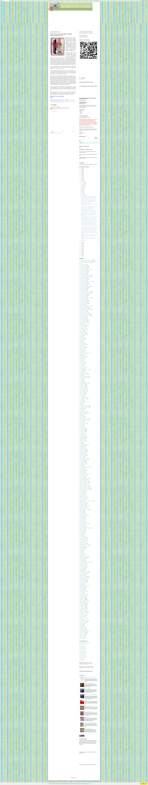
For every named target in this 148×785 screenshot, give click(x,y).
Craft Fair (81, 401)
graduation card (82, 448)
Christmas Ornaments (83, 390)
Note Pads (81, 512)
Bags (81, 341)
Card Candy (82, 370)
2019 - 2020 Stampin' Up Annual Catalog (86, 281)
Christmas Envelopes (83, 388)
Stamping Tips (82, 586)
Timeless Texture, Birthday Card (86, 203)
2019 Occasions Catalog (84, 283)
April (82, 192)
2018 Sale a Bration (83, 280)
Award (81, 336)
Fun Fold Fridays (82, 431)
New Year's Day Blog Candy (84, 509)
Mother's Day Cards (83, 503)
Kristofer (82, 111)
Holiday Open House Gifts (84, 458)
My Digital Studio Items (83, 505)
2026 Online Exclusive (83, 324)
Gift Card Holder (82, 441)
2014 (81, 245)
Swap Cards (82, 592)
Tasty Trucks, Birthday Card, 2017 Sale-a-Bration (88, 222)
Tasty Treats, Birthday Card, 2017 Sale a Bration (88, 210)
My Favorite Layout (83, 506)
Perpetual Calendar (83, 537)
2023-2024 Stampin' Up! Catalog (85, 309)
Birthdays (81, 349)
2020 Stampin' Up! (83, 290)
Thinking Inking (82, 659)
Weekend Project (82, 632)
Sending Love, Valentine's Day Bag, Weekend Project (89, 228)
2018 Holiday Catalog (83, 277)
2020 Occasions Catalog (84, 287)
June (82, 189)
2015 (81, 243)
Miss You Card (82, 495)
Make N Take (82, 477)
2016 (81, 242)
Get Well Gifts (82, 438)
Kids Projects (82, 472)
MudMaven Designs (83, 652)
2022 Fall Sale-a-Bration (84, 301)
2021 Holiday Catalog (83, 295)
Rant (81, 551)
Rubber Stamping (83, 558)
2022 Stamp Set (82, 304)
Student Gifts (82, 589)
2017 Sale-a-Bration (83, 273)
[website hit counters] (89, 143)
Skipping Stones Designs (84, 571)
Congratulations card (83, 397)
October (82, 184)
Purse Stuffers (82, 545)
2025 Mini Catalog (83, 317)
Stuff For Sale (82, 590)
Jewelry (81, 465)
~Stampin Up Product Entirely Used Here (86, 260)
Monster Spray (82, 499)
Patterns (81, 535)
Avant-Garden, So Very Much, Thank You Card (88, 213)
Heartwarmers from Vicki (84, 643)
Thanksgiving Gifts (83, 609)
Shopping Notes (82, 569)
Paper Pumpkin (82, 526)
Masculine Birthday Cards (84, 478)
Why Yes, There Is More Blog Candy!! (90, 722)
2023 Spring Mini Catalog (84, 308)
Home (63, 131)
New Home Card (82, 508)
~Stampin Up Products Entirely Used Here (59, 100)
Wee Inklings (82, 660)
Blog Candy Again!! (88, 688)
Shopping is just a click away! (83, 37)
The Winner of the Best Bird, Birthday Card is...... (88, 223)
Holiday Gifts (82, 457)
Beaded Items (82, 343)
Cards (81, 375)
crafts (81, 403)
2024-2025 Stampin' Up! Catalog (85, 315)
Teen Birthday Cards (83, 603)
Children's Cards (82, 384)
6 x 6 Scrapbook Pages (83, 329)
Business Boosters (83, 362)
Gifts (80, 443)
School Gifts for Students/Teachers (85, 562)
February (82, 195)
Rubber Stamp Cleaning (84, 557)
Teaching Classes (83, 597)
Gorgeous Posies (83, 445)
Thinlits (81, 613)
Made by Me (82, 476)
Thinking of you (82, 610)
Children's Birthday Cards (84, 383)
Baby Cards (82, 337)
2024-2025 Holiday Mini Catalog (85, 314)
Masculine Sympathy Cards (84, 485)
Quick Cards (62, 101)
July (81, 188)
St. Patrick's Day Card (83, 578)
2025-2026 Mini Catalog (84, 322)
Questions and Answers (83, 546)
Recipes (81, 552)
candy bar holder (82, 367)
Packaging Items (82, 524)
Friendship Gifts (82, 430)
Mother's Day (82, 502)
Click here (80, 672)
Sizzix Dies (82, 570)
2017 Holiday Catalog (83, 270)
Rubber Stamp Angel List (84, 556)
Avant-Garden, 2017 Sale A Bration (86, 209)
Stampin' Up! (82, 583)
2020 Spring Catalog (83, 289)
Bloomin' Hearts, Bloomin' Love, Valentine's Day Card (89, 234)
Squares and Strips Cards (84, 577)
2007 (81, 254)
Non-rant (81, 510)
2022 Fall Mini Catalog (83, 300)
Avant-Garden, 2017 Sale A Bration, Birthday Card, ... (89, 206)
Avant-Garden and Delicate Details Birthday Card (88, 197)
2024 (81, 171)
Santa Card (82, 559)
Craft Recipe (82, 402)
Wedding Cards (82, 627)
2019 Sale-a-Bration (83, 284)
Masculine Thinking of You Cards (85, 488)
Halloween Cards (83, 450)
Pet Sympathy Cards (83, 538)
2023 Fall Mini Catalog (83, 307)
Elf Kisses (81, 417)
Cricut (81, 404)
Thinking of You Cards (83, 611)
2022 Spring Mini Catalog (84, 303)
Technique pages (83, 599)
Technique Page (82, 598)
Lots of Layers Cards (83, 475)
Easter (81, 415)
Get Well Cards (82, 437)
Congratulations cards (83, 398)
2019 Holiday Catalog (83, 282)
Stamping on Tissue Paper (84, 585)
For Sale (81, 425)
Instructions (82, 464)
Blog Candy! (87, 700)
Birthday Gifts (82, 348)
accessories (82, 330)
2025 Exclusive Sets (83, 316)
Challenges (82, 382)
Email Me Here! (81, 79)
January (82, 240)
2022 (81, 173)
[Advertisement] (74, 22)
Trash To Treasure (83, 618)
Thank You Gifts (82, 606)
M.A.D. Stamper (82, 649)
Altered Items (82, 331)
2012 (81, 247)
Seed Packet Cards (83, 564)
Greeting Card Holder (83, 449)
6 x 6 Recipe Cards (83, 328)
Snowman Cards (82, 573)
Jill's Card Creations (83, 646)
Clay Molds (82, 395)
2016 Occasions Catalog (84, 267)
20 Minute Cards (53, 101)
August (82, 187)
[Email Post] (66, 99)
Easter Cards (82, 416)
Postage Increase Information (84, 544)
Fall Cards (81, 421)
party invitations (82, 530)
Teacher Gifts (82, 596)
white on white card (83, 633)
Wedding (81, 626)
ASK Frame (82, 335)
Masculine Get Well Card (84, 482)
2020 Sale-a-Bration (83, 288)
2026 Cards (82, 323)
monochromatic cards (83, 498)
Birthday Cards (58, 101)
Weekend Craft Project (83, 631)
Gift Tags (81, 442)
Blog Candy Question (88, 706)
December (83, 181)
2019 (81, 177)
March (82, 193)
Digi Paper (81, 410)
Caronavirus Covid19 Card (84, 377)
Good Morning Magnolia (84, 444)
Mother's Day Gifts (83, 504)
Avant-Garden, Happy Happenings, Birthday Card (88, 231)
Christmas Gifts (82, 389)
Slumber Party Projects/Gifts (84, 572)
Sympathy (81, 593)
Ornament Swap (82, 522)
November (83, 183)
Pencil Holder (82, 536)
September (83, 185)
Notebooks (81, 517)
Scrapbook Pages (83, 563)
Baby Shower (82, 338)
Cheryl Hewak (55, 106)
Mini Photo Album (83, 491)
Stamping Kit (82, 584)
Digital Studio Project (83, 411)
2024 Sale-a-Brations (83, 311)
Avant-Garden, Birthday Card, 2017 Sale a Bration (89, 227)
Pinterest (80, 83)
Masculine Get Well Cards (84, 483)
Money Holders (82, 497)
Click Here (81, 668)
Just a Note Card (82, 468)
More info (90, 783)
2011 (81, 249)
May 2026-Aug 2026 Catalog (84, 489)
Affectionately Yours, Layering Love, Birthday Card (89, 201)
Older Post (73, 131)
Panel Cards (82, 525)
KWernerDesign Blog (83, 648)
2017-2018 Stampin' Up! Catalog (85, 275)
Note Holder (82, 511)
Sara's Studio (82, 654)
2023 (81, 172)
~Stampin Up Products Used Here (70, 100)
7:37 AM (54, 109)
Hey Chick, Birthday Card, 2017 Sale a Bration (88, 219)
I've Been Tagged (83, 462)
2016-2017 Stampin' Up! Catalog (85, 269)
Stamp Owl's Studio (83, 655)
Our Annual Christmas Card (84, 523)
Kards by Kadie (82, 647)
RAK (81, 549)
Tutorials (81, 619)
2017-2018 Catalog (83, 274)
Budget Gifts (82, 361)
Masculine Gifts (82, 484)
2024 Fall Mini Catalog (83, 310)
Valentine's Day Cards (83, 620)
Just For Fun (82, 469)
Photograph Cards (83, 539)
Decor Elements (82, 408)
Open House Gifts (83, 519)
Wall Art (81, 624)
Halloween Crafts (83, 451)
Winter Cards (82, 636)
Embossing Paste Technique (84, 418)
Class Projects (82, 394)
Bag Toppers (82, 340)
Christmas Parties (83, 391)
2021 (81, 175)
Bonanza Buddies (83, 354)
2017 (81, 180)
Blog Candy (82, 350)
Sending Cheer (82, 565)
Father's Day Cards (83, 423)
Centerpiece (82, 381)
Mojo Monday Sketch (83, 496)
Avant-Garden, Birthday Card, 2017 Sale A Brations (89, 218)
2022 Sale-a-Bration (83, 302)
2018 (81, 179)
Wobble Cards (82, 637)
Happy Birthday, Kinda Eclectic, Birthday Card (88, 229)
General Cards (82, 436)
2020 (81, 176)
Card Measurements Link (84, 374)
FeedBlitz (84, 103)
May (82, 191)
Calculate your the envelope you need (85, 664)
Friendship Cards (83, 429)
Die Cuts (81, 409)
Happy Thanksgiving (83, 455)
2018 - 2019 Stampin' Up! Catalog (85, 276)
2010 (81, 250)
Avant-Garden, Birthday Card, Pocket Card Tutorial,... (89, 196)
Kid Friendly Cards (83, 470)
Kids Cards (82, 471)
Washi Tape (82, 625)
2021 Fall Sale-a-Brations (84, 294)
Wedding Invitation (83, 630)
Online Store (82, 518)
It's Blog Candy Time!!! (88, 728)
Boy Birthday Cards (83, 356)
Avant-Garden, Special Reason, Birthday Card (88, 199)
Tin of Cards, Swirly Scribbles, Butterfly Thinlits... (88, 200)
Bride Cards (82, 358)
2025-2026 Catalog (83, 321)
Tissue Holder (82, 616)
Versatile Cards (82, 623)
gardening (81, 435)
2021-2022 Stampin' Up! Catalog (85, 297)
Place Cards (82, 542)
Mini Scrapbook (82, 492)
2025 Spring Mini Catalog (84, 320)
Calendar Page (82, 363)
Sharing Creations (83, 566)
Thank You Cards (83, 605)
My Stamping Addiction (83, 653)
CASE (81, 378)
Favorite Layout (82, 424)
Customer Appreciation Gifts (84, 405)
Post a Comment (54, 111)
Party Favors (82, 529)
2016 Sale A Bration (83, 268)
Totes (81, 617)
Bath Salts (81, 342)
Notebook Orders (82, 516)
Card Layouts (82, 371)
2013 (81, 246)
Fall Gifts (81, 422)
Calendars (81, 364)
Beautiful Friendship (83, 344)
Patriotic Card (82, 532)
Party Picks (82, 531)
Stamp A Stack (82, 579)
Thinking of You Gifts (83, 612)
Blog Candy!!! (87, 717)
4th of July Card (82, 327)
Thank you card (82, 604)
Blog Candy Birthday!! (88, 711)
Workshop (81, 638)
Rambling (81, 550)
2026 (81, 168)
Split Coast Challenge (83, 576)
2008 (81, 253)
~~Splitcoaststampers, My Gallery (85, 642)
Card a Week (82, 368)
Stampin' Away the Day (83, 656)
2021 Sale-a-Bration (83, 296)
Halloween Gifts (82, 452)
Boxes (81, 355)
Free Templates (82, 428)
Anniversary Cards (83, 334)
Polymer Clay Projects (83, 543)
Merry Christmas (82, 490)
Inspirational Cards (83, 463)
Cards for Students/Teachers (84, 376)
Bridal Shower (82, 357)
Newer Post (52, 131)
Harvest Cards (82, 456)
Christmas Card (82, 385)
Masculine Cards (82, 479)
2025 (81, 169)
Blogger (76, 777)
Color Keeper (82, 396)
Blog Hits (81, 351)
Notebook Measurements (84, 515)
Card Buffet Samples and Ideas (85, 369)
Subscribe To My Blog (83, 591)
